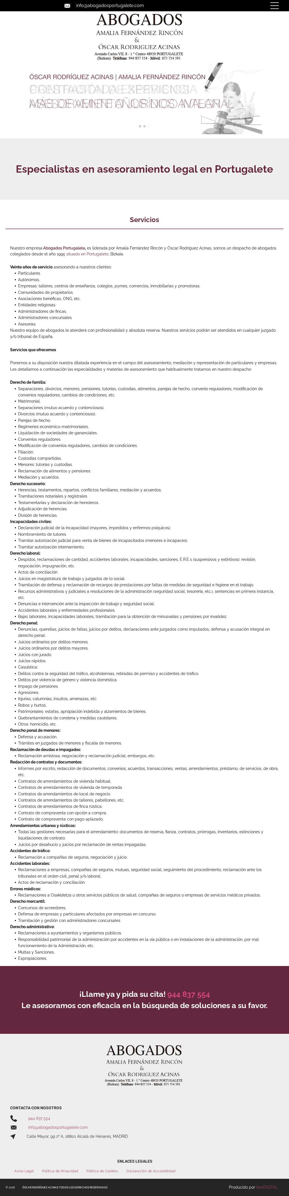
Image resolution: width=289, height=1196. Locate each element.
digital (270, 1187)
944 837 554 (39, 1118)
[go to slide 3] (149, 126)
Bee (259, 1187)
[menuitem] (24, 1171)
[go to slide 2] (144, 126)
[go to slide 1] (140, 126)
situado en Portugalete (87, 254)
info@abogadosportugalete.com (110, 5)
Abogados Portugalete (64, 248)
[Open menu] (274, 5)
